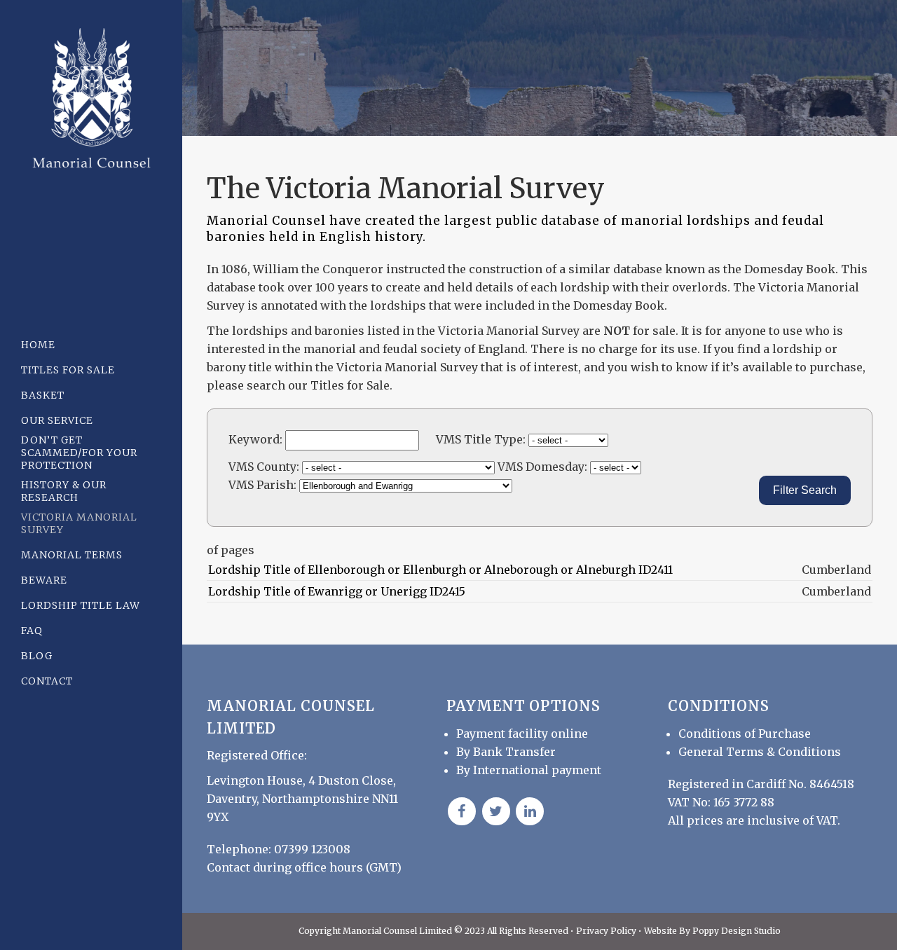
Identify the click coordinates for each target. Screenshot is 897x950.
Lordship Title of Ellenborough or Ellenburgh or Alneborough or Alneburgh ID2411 (440, 570)
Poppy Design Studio (736, 930)
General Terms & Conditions (759, 752)
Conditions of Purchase (744, 734)
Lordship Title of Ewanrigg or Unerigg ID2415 (336, 591)
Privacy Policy (607, 930)
